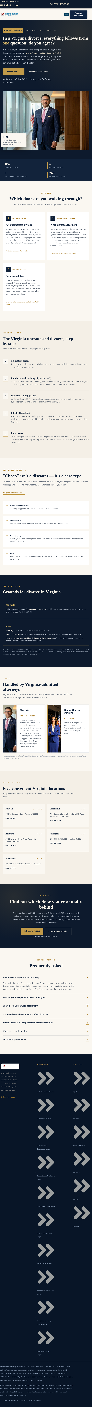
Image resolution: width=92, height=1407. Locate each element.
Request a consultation (38, 71)
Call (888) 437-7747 (59, 4)
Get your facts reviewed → (14, 492)
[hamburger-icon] (66, 14)
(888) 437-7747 (8, 1096)
